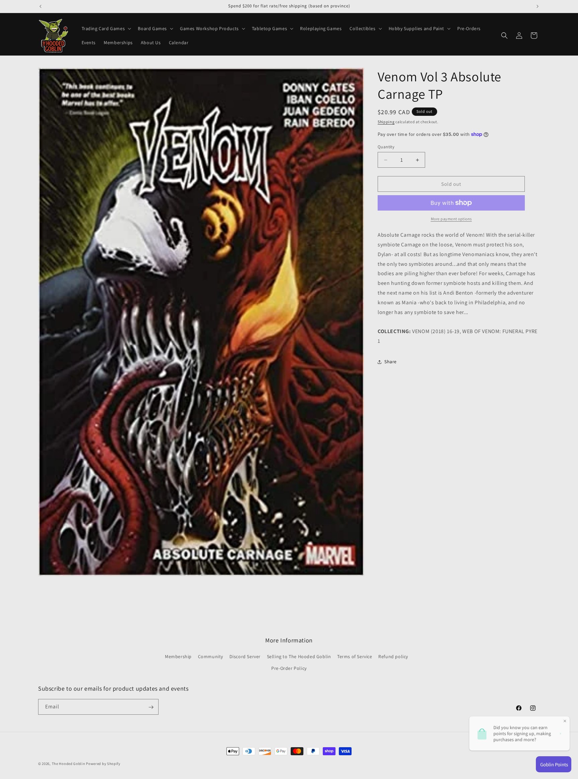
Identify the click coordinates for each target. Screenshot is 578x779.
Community (210, 657)
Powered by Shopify (103, 763)
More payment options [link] (451, 218)
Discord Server (245, 657)
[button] (106, 28)
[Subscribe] (150, 707)
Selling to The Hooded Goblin (299, 657)
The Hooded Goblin (68, 763)
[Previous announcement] (40, 6)
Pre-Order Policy (289, 669)
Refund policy (393, 657)
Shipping (386, 121)
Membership (178, 657)
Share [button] (390, 362)
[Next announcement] (537, 6)
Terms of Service (354, 657)
